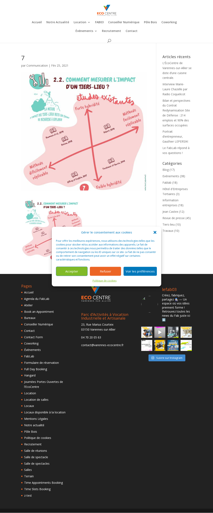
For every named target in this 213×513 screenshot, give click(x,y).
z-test (28, 495)
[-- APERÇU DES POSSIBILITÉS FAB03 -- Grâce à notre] (159, 332)
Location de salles (36, 400)
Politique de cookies (104, 280)
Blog (165, 170)
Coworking (169, 22)
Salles (28, 470)
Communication (37, 65)
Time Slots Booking (37, 489)
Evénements (170, 176)
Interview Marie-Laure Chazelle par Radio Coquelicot (174, 89)
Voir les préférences (140, 271)
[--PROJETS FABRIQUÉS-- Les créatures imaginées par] (146, 332)
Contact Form (33, 337)
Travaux (167, 231)
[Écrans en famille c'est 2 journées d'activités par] (172, 345)
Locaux (29, 406)
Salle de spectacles (37, 463)
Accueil (37, 22)
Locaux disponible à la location (45, 412)
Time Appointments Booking (43, 483)
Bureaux (29, 318)
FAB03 (99, 22)
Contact (131, 31)
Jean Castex (170, 212)
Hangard (30, 375)
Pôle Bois (150, 22)
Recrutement (111, 31)
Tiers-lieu (168, 224)
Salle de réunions (35, 451)
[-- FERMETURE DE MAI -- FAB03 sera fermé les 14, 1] (172, 332)
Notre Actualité (57, 22)
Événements (84, 31)
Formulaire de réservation (41, 363)
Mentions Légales (36, 419)
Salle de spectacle (36, 457)
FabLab (29, 356)
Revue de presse (173, 218)
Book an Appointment (39, 312)
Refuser (105, 271)
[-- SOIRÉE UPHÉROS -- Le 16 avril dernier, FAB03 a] (159, 345)
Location (80, 22)
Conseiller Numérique (123, 22)
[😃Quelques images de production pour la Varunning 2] (186, 332)
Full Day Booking (35, 369)
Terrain (29, 476)
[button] (155, 232)
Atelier (28, 305)
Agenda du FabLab (36, 299)
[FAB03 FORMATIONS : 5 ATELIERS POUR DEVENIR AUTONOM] (146, 345)
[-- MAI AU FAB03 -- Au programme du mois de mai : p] (186, 345)
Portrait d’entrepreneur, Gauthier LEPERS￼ (175, 136)
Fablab (166, 182)
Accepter (71, 271)
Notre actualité (34, 425)
